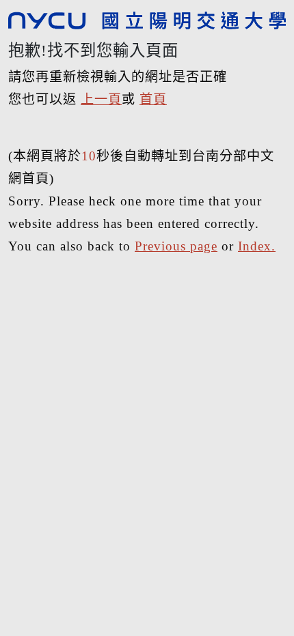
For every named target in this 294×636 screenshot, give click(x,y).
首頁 (153, 99)
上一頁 (101, 99)
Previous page (176, 246)
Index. (257, 246)
